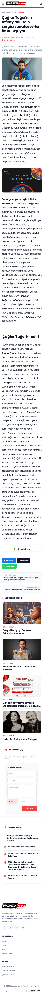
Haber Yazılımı (14, 991)
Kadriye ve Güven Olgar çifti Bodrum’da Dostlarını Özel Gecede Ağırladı (22, 838)
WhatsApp (10, 566)
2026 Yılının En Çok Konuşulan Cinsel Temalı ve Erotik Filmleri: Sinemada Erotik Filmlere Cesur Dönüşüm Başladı (22, 866)
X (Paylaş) (24, 560)
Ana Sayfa (6, 12)
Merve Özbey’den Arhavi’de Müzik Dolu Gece (23, 854)
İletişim (4, 949)
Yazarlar (5, 945)
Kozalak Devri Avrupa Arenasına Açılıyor (22, 876)
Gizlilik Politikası (8, 966)
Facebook (10, 560)
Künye (4, 941)
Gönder (29, 808)
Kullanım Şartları (8, 970)
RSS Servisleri (7, 953)
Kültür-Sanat (20, 12)
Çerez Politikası (8, 974)
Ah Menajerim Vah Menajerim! (21, 846)
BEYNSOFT (35, 991)
